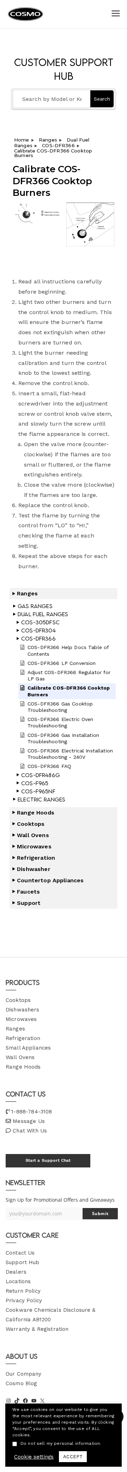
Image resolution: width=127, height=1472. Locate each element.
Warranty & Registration (37, 1329)
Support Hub (23, 1262)
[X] (42, 1401)
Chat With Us (30, 1131)
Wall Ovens (20, 1057)
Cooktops (18, 1000)
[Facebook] (25, 1401)
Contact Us (20, 1253)
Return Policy (23, 1291)
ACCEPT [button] (73, 1456)
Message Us (29, 1121)
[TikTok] (17, 1401)
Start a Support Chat (48, 1160)
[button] (63, 593)
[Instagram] (8, 1401)
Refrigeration (23, 1038)
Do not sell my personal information (60, 1443)
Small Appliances (28, 1048)
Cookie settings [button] (34, 1457)
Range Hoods (23, 1067)
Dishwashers (23, 1010)
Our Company (24, 1374)
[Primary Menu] (115, 14)
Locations (18, 1281)
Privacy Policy (24, 1300)
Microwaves (21, 1019)
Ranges (15, 1029)
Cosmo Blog (21, 1383)
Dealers (16, 1272)
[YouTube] (34, 1401)
